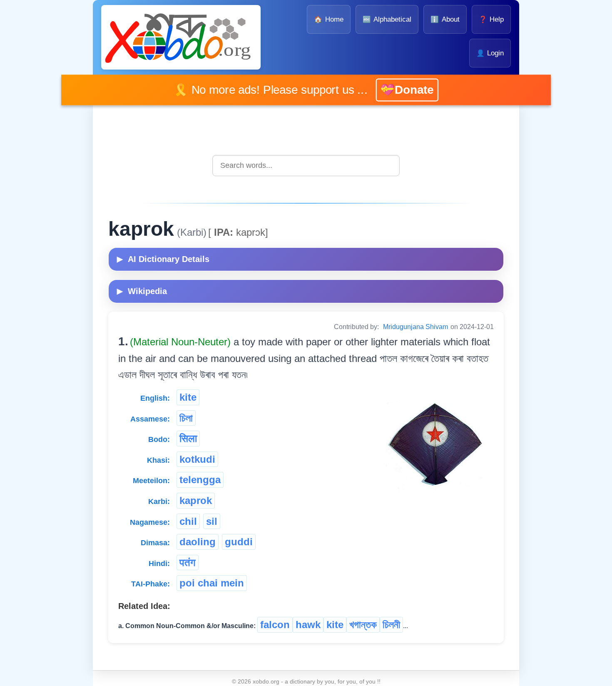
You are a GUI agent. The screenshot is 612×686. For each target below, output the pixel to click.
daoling (197, 541)
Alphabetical (387, 19)
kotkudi (197, 459)
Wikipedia (142, 291)
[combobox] (306, 165)
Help (491, 19)
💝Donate (394, 89)
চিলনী (391, 624)
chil (188, 521)
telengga (200, 479)
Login (490, 53)
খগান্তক (363, 624)
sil (211, 521)
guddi (239, 541)
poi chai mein (211, 583)
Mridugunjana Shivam (415, 326)
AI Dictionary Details (163, 259)
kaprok (195, 500)
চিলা (186, 418)
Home (328, 19)
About (444, 19)
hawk (308, 624)
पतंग (187, 562)
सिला (188, 438)
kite (188, 397)
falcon (275, 624)
